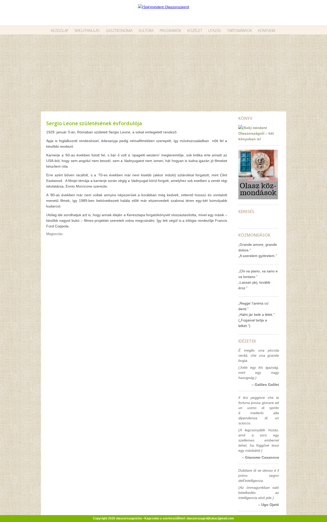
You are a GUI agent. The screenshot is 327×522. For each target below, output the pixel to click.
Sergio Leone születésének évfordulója (94, 123)
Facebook (88, 234)
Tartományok (239, 30)
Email (67, 234)
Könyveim (266, 30)
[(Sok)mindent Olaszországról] (163, 7)
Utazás (214, 30)
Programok (170, 30)
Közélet (194, 30)
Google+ (83, 234)
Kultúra (146, 30)
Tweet (72, 234)
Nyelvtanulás (87, 30)
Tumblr (78, 234)
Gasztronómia (119, 30)
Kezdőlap (59, 30)
